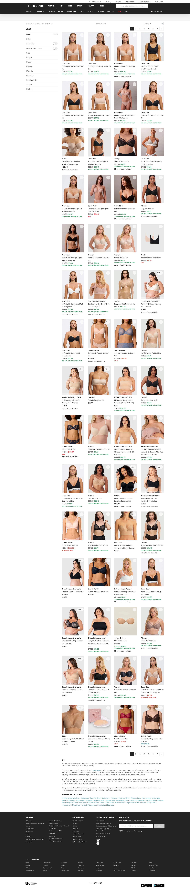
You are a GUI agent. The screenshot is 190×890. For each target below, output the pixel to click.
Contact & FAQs (95, 2)
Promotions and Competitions (35, 839)
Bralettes (89, 800)
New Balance (100, 865)
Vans (62, 868)
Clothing (36, 23)
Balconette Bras (122, 800)
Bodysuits (110, 805)
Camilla (45, 865)
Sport (79, 6)
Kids (70, 6)
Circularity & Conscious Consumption (103, 830)
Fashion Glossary (77, 834)
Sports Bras (80, 800)
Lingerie (45, 23)
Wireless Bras (136, 798)
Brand (28, 62)
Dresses (133, 870)
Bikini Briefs (109, 803)
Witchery (81, 862)
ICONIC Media (30, 828)
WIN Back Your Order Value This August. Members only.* (95, 17)
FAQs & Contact (77, 821)
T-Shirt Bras (70, 800)
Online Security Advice (56, 831)
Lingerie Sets (110, 800)
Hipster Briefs (120, 803)
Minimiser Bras (124, 798)
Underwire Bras (93, 803)
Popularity (148, 23)
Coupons (28, 842)
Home (101, 6)
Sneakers (134, 862)
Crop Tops (82, 803)
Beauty (91, 6)
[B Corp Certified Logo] (107, 843)
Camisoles (102, 805)
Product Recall (77, 839)
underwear (97, 770)
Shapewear (76, 805)
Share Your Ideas (144, 2)
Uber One (52, 836)
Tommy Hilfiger (153, 865)
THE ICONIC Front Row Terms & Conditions (59, 827)
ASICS (133, 868)
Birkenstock (47, 862)
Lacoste (80, 870)
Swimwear (99, 870)
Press (27, 834)
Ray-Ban (116, 865)
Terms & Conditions (55, 821)
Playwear (114, 798)
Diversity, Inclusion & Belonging (106, 826)
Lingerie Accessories (89, 805)
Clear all (55, 34)
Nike (97, 868)
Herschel (81, 868)
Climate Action (100, 836)
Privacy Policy (53, 823)
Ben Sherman (30, 870)
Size (28, 53)
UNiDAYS (52, 833)
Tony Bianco (152, 868)
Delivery (108, 2)
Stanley (63, 865)
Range (29, 57)
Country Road (47, 868)
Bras (51, 23)
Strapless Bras (71, 803)
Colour (29, 66)
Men (61, 6)
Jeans (150, 862)
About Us (28, 821)
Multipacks (85, 798)
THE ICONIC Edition (55, 841)
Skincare (81, 865)
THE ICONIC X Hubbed (56, 839)
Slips (144, 803)
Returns (118, 2)
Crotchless (105, 798)
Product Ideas (76, 836)
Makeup (28, 868)
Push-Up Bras (151, 800)
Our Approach (100, 821)
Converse (64, 862)
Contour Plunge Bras (136, 800)
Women (51, 6)
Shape (29, 84)
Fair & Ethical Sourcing (103, 833)
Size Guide (75, 828)
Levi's (27, 862)
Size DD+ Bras (95, 798)
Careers (28, 836)
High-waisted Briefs (134, 803)
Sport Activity (31, 80)
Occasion (30, 75)
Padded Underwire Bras (70, 798)
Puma (115, 868)
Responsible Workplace (103, 823)
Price (28, 39)
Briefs (102, 803)
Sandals (133, 865)
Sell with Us (29, 831)
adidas (28, 865)
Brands (28, 826)
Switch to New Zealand (79, 842)
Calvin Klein (117, 862)
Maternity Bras (99, 800)
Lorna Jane (99, 862)
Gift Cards (159, 2)
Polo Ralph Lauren (119, 870)
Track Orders (129, 2)
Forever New (65, 870)
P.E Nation (152, 870)
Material (29, 71)
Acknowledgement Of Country (35, 823)
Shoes (45, 870)
